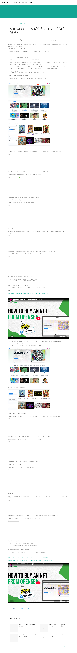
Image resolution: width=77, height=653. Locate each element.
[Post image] (14, 628)
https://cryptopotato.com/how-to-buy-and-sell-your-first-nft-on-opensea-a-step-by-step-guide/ (30, 296)
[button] (13, 608)
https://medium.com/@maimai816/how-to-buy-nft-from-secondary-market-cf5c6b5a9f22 (28, 293)
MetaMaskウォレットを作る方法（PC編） (57, 635)
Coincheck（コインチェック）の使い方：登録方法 (27, 635)
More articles (63, 646)
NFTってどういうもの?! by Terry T (27, 624)
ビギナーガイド (22, 23)
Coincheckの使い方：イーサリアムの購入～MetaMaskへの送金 (57, 625)
